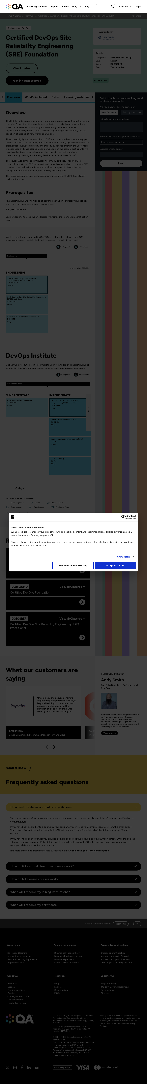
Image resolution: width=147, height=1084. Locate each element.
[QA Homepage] (14, 6)
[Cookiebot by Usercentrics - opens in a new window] (123, 517)
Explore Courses (60, 6)
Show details (123, 557)
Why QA (76, 6)
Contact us (125, 6)
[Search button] (112, 6)
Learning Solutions (37, 6)
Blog (87, 6)
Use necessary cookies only (73, 565)
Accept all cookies (115, 565)
